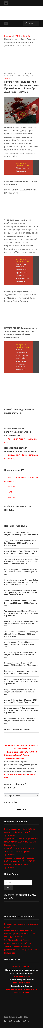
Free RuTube (9, 1021)
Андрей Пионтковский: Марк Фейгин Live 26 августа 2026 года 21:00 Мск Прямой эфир (20, 543)
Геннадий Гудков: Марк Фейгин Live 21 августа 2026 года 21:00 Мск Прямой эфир (20, 654)
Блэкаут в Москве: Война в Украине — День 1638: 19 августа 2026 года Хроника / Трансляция (21, 710)
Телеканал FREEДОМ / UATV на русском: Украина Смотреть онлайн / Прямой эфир (21, 949)
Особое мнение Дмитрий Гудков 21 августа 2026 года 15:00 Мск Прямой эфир (19, 644)
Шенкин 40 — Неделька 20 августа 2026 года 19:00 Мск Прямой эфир (20, 672)
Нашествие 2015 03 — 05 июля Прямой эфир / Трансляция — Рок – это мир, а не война (20, 933)
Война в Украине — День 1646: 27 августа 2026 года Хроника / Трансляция (21, 533)
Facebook (12, 486)
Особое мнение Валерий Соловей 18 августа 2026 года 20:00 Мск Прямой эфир (19, 720)
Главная (7, 36)
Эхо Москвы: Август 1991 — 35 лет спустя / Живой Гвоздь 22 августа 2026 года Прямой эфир (21, 634)
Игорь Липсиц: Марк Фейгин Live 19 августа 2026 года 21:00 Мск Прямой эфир (19, 691)
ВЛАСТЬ (17, 36)
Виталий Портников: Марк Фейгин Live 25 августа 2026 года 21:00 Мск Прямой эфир (20, 572)
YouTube (12, 497)
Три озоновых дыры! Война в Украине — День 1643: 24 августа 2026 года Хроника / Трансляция (21, 613)
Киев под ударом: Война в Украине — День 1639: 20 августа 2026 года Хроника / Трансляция (21, 681)
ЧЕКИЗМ (26, 36)
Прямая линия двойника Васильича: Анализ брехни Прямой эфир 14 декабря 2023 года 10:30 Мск (21, 86)
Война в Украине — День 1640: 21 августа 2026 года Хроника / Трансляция (21, 664)
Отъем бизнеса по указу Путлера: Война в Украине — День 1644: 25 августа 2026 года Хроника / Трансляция (21, 582)
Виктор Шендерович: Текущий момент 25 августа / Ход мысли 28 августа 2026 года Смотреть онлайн (20, 592)
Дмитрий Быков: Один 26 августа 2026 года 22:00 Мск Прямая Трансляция (20, 552)
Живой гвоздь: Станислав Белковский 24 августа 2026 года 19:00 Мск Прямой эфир (20, 603)
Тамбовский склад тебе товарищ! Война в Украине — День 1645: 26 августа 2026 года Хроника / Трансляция (21, 561)
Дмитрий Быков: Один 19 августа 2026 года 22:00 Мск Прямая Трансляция (20, 701)
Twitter (11, 492)
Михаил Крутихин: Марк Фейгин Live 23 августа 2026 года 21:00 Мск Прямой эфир (21, 623)
